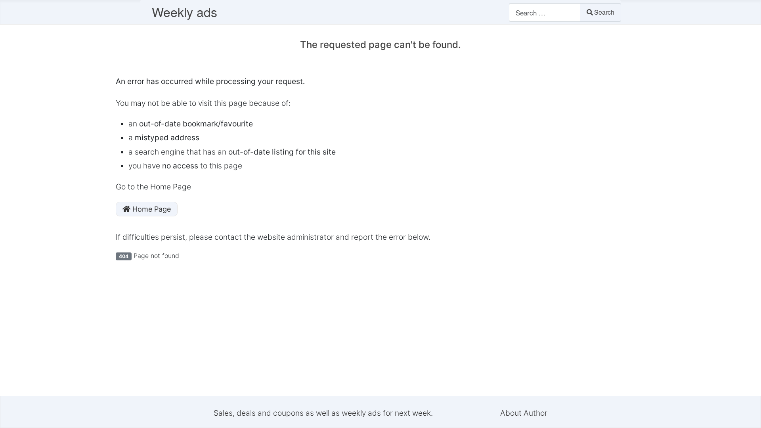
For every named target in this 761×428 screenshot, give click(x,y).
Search (604, 12)
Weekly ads (184, 11)
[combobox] (544, 12)
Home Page (150, 209)
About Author (523, 413)
